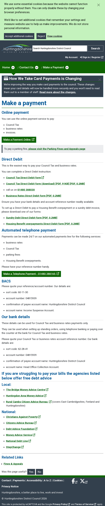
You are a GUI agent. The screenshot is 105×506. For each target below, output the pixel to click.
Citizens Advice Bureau (19, 422)
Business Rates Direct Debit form (33, 195)
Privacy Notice (10, 486)
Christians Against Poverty (21, 416)
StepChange (13, 447)
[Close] (99, 80)
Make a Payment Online (17, 139)
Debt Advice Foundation (20, 429)
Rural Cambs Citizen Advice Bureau (27, 401)
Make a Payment (53, 67)
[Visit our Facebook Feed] (75, 480)
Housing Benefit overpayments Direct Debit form (42, 223)
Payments (19, 480)
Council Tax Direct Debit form (23, 177)
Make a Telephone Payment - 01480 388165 (29, 273)
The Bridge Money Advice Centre (25, 389)
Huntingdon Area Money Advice (24, 395)
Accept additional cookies (19, 36)
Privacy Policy (60, 504)
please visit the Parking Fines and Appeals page (56, 148)
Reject (41, 36)
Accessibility (34, 480)
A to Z (47, 480)
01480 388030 (26, 189)
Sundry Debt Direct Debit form (31, 217)
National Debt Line (17, 441)
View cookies (54, 36)
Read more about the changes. (58, 92)
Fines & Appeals (13, 463)
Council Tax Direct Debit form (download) (45, 183)
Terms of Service (84, 504)
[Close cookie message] (98, 5)
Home (6, 67)
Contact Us (26, 67)
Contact (6, 480)
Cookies (58, 480)
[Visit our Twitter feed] (84, 480)
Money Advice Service (19, 435)
